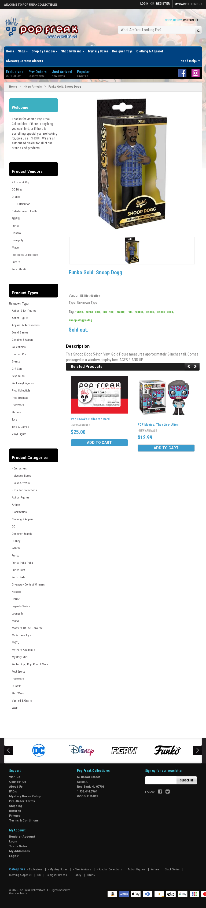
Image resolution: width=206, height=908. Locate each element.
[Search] (198, 30)
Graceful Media (18, 893)
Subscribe (186, 780)
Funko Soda (18, 577)
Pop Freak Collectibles (25, 255)
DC (13, 526)
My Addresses (19, 851)
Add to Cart (99, 442)
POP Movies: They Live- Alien (158, 424)
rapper (139, 312)
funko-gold (93, 312)
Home (10, 51)
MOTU (15, 642)
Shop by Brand (71, 51)
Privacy (14, 815)
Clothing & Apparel (149, 51)
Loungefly (17, 240)
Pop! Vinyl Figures (23, 383)
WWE (15, 708)
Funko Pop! (18, 570)
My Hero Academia (23, 650)
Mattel (16, 247)
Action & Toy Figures (24, 311)
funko (79, 312)
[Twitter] (167, 792)
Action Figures (21, 497)
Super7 (16, 262)
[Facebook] (160, 792)
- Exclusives (19, 468)
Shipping (15, 806)
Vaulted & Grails (22, 700)
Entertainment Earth (24, 211)
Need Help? (189, 61)
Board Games (20, 332)
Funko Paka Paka (22, 563)
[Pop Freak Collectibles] (43, 28)
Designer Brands (22, 534)
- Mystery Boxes (21, 476)
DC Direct (17, 189)
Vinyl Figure (19, 434)
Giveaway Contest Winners (24, 61)
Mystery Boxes (98, 51)
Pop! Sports (18, 671)
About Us (16, 786)
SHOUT (36, 138)
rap (130, 312)
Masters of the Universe (27, 628)
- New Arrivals (33, 86)
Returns (15, 811)
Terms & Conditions (24, 820)
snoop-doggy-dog (80, 320)
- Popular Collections (24, 490)
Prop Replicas (20, 398)
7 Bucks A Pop (20, 182)
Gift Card (17, 369)
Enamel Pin (19, 354)
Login (13, 841)
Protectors (18, 405)
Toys (14, 419)
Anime (16, 505)
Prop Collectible (21, 390)
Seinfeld (16, 686)
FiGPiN (16, 218)
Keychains (18, 376)
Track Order (18, 846)
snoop (150, 312)
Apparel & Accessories (26, 325)
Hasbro (16, 233)
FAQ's (13, 791)
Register (163, 3)
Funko (15, 226)
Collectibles (19, 347)
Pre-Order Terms (22, 801)
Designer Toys (122, 51)
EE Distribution (21, 204)
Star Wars (18, 693)
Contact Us (190, 20)
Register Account (22, 836)
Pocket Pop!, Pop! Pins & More (30, 664)
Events (16, 361)
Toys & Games (20, 427)
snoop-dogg (165, 312)
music (120, 312)
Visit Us (14, 777)
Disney (16, 197)
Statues (16, 412)
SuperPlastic (19, 269)
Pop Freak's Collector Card (90, 419)
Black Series (19, 512)
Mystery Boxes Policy (25, 796)
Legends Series (21, 606)
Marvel (16, 621)
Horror (16, 599)
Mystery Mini (20, 657)
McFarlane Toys (21, 635)
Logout (14, 856)
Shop (22, 51)
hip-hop (108, 312)
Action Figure (20, 318)
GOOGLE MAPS (87, 796)
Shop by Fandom (44, 51)
